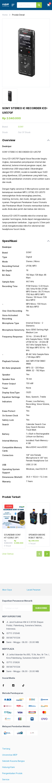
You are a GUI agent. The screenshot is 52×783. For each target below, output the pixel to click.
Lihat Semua (7, 554)
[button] (26, 140)
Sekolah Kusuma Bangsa (13, 761)
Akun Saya (7, 590)
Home (5, 15)
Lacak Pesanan (33, 590)
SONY (20, 127)
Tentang (6, 748)
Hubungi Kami (8, 767)
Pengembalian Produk (12, 773)
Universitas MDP (9, 755)
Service (5, 779)
